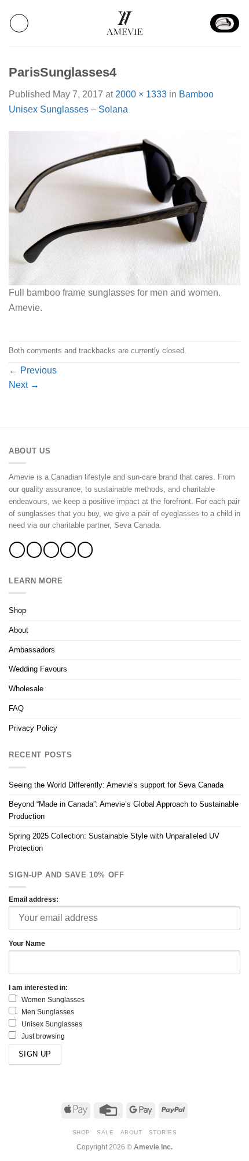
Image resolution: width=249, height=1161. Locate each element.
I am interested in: (38, 987)
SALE (105, 1132)
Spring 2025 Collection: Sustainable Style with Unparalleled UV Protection (114, 842)
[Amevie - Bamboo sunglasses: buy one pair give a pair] (124, 23)
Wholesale (26, 688)
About (18, 630)
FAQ (16, 708)
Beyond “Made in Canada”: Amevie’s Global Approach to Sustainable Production (124, 810)
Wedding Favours (38, 669)
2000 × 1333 (141, 94)
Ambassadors (32, 649)
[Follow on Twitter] (51, 549)
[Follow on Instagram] (34, 549)
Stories (163, 1132)
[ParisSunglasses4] (124, 207)
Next (24, 385)
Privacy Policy (33, 728)
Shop (17, 610)
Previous (33, 370)
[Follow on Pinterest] (85, 549)
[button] (19, 23)
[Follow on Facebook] (17, 549)
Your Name (27, 943)
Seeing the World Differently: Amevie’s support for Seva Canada (116, 785)
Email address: (33, 899)
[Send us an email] (68, 549)
